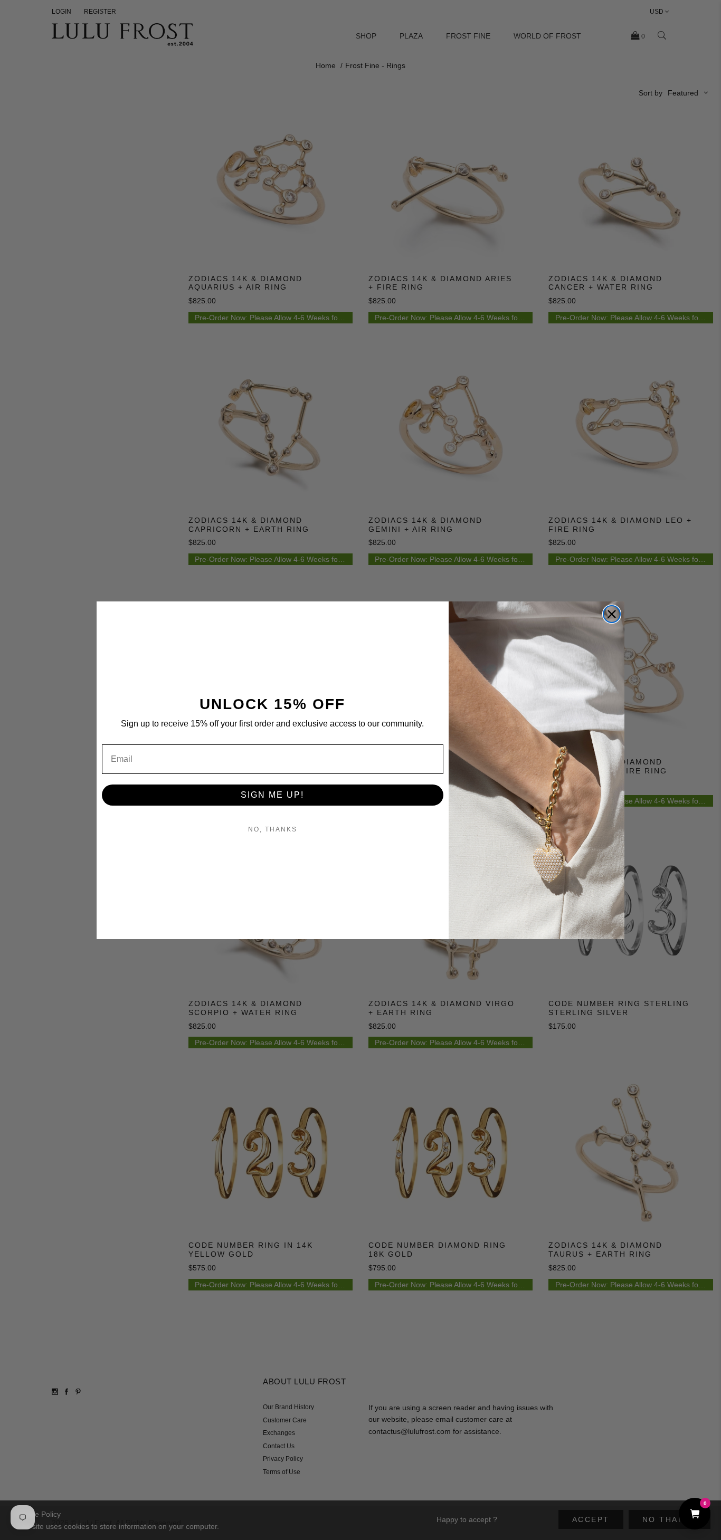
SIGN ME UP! (272, 794)
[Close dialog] (611, 614)
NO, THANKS (272, 829)
